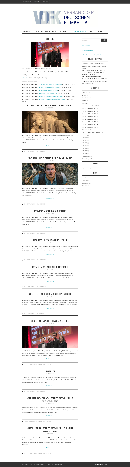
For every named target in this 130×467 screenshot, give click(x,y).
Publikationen (85, 130)
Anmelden (84, 178)
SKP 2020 (84, 137)
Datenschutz (37, 2)
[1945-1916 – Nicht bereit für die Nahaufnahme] (50, 174)
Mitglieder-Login (27, 2)
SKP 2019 (84, 135)
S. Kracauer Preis (80, 31)
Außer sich (24, 78)
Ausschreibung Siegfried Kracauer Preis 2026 (93, 63)
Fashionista (98, 465)
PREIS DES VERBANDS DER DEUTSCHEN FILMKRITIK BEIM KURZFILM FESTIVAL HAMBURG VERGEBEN (94, 72)
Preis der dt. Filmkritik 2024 (89, 124)
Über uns (26, 31)
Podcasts (84, 103)
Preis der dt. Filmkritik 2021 (89, 116)
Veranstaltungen (86, 159)
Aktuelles (26, 364)
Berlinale (84, 95)
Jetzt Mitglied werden (87, 50)
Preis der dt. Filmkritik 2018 (89, 108)
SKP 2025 (84, 151)
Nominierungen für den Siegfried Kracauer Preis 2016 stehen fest (50, 400)
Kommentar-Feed (86, 183)
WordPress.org (85, 186)
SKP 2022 (84, 143)
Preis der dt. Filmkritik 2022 (89, 119)
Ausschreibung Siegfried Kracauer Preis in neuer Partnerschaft (50, 430)
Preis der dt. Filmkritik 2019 (89, 111)
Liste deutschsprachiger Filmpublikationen (92, 55)
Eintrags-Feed (85, 180)
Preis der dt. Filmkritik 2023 (89, 122)
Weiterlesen (50, 146)
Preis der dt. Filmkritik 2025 (89, 127)
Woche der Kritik (96, 31)
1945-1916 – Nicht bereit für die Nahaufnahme (51, 96)
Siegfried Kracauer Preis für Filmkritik (33, 151)
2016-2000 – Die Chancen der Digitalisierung (50, 84)
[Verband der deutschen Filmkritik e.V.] (65, 17)
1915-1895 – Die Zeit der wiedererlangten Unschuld (52, 99)
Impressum (45, 2)
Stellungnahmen (86, 156)
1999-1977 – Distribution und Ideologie (49, 87)
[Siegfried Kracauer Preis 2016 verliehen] (50, 337)
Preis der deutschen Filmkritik (45, 31)
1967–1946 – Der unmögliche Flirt (48, 93)
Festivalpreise (65, 31)
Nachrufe (84, 100)
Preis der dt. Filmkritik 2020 (89, 114)
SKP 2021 (84, 140)
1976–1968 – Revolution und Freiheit (48, 90)
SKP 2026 (84, 153)
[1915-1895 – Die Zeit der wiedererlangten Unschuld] (50, 122)
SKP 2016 (44, 151)
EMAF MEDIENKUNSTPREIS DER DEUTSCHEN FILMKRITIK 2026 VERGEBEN (94, 77)
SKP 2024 (84, 148)
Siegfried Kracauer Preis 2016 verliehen (50, 320)
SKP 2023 (84, 145)
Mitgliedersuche (86, 45)
